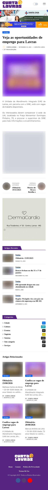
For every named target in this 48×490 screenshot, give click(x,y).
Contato (18, 467)
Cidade (24, 323)
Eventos (24, 330)
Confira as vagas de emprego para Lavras (34, 383)
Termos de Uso (24, 471)
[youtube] (30, 480)
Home (10, 467)
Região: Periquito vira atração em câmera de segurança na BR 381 (29, 300)
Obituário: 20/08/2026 (30, 423)
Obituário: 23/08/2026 (7, 381)
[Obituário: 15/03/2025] (8, 258)
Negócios (24, 334)
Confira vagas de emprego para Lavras (10, 425)
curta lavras (11, 47)
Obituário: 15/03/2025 (24, 258)
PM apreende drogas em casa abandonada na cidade (27, 286)
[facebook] (18, 480)
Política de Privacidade (31, 467)
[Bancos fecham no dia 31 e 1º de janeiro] (8, 271)
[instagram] (24, 480)
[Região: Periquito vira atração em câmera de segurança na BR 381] (8, 299)
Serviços (6, 32)
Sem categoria (24, 342)
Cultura (24, 327)
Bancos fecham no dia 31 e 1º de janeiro (28, 272)
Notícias (24, 338)
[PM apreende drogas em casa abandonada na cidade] (8, 285)
